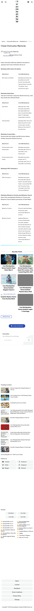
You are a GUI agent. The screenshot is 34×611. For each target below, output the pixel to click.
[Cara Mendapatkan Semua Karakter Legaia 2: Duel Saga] (25, 300)
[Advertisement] (17, 364)
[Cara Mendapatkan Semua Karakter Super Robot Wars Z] (8, 259)
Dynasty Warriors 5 (8, 521)
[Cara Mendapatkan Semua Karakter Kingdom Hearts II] (8, 279)
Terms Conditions (17, 592)
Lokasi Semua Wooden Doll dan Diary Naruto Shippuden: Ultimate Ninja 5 (20, 433)
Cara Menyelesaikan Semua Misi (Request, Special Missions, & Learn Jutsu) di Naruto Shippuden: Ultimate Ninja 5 (21, 412)
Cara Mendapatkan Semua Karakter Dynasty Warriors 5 (20, 425)
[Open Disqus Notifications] (5, 2)
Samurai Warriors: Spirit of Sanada (24, 528)
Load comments (18, 326)
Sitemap (17, 599)
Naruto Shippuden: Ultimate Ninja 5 (23, 522)
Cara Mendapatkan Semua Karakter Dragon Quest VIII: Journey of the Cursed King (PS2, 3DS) (25, 269)
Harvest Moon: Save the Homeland (8, 533)
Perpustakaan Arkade (17, 607)
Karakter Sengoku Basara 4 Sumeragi (20, 447)
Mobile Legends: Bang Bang (8, 537)
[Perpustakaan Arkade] (17, 11)
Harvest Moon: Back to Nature (8, 530)
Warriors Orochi (23, 537)
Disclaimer (17, 588)
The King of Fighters (24, 535)
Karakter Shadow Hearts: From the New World (8, 298)
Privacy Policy (17, 596)
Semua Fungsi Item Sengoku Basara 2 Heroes (20, 388)
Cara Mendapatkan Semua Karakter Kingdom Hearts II (9, 288)
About (17, 581)
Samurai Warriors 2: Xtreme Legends (23, 525)
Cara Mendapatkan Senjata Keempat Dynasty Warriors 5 (20, 440)
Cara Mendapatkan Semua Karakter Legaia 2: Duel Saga (25, 309)
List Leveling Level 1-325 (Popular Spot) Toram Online (20, 396)
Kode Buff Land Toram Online (18, 403)
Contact (17, 584)
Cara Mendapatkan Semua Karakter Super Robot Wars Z (8, 268)
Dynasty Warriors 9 (8, 527)
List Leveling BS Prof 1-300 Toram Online (12, 454)
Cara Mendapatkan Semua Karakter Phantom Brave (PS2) (25, 290)
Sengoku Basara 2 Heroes (26, 531)
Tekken (21, 533)
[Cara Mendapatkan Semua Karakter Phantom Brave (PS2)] (25, 280)
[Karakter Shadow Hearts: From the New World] (8, 294)
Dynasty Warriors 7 (8, 523)
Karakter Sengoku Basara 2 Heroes (19, 417)
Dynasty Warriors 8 (8, 525)
